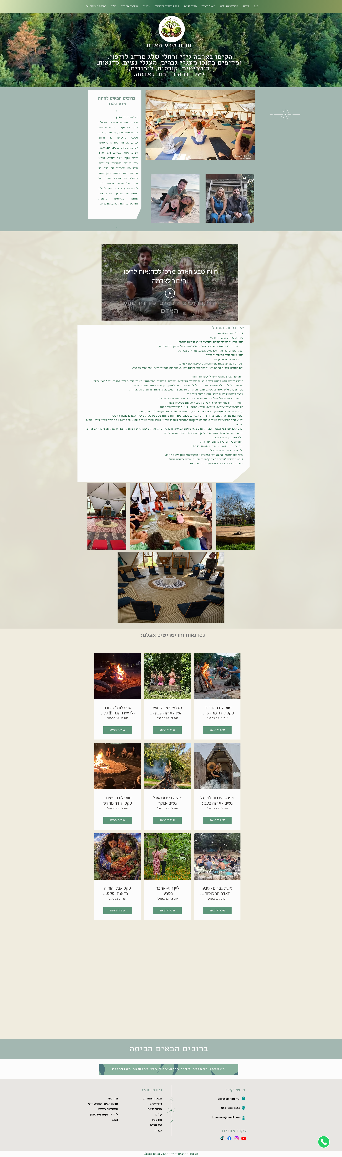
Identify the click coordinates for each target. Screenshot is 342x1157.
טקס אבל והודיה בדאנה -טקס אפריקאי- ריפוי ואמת (117, 890)
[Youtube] (243, 1138)
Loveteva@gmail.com (226, 1117)
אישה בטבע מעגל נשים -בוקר (167, 800)
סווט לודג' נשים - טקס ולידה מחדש (117, 800)
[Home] (324, 1142)
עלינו (158, 1114)
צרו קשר (112, 1098)
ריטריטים (156, 1104)
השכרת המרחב (152, 1098)
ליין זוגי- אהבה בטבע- (167, 890)
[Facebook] (229, 1138)
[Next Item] (246, 516)
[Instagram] (236, 1138)
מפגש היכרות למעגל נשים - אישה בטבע (217, 800)
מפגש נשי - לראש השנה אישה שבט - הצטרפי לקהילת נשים (167, 710)
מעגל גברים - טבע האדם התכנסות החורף (217, 890)
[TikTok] (222, 1138)
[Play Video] (170, 293)
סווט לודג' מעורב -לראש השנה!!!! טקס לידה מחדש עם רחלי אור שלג (117, 710)
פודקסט (157, 1120)
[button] (129, 6)
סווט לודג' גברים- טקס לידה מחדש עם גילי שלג (217, 710)
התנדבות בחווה (108, 1109)
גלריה (158, 1130)
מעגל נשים (155, 1109)
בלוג (115, 1120)
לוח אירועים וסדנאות (104, 1114)
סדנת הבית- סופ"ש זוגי (103, 1104)
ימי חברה (156, 1125)
